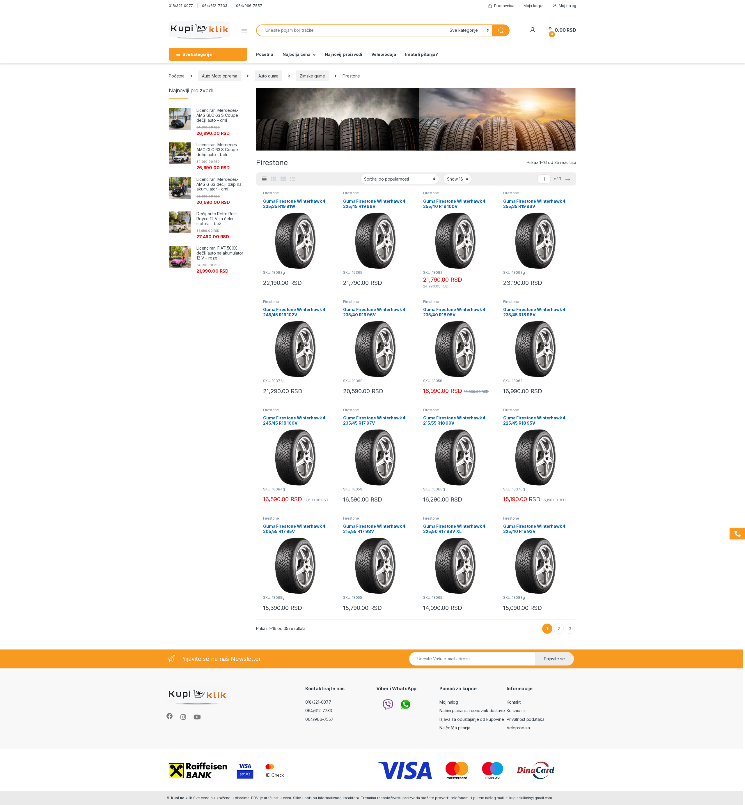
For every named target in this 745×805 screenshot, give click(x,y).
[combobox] (351, 30)
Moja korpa (534, 5)
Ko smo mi (516, 710)
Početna (264, 54)
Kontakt (514, 702)
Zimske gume (312, 75)
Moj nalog (567, 5)
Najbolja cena (297, 54)
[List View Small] (283, 179)
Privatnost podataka (525, 719)
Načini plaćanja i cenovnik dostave (472, 710)
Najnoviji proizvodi (343, 54)
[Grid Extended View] (264, 179)
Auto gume (268, 75)
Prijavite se (554, 658)
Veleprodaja (383, 54)
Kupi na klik (181, 798)
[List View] (292, 179)
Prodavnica (504, 5)
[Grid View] (273, 179)
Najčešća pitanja (454, 727)
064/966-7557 (249, 5)
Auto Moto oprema (219, 75)
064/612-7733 (214, 5)
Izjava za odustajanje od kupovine (471, 719)
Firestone (271, 193)
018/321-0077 (181, 5)
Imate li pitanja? (421, 54)
